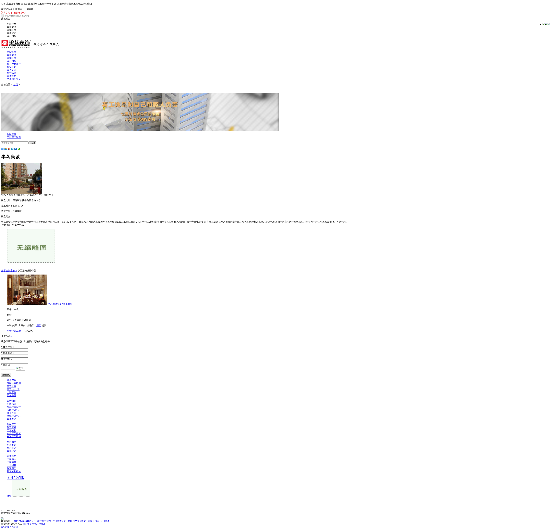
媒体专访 (11, 419)
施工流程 (11, 427)
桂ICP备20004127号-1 (25, 521)
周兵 (38, 325)
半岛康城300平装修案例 (60, 304)
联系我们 (11, 468)
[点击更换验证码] (20, 369)
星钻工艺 (11, 67)
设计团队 (11, 61)
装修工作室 (93, 521)
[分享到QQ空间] (5, 149)
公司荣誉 (11, 462)
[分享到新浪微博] (9, 149)
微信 (9, 495)
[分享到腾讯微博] (12, 149)
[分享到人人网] (15, 149)
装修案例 (11, 55)
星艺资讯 (11, 448)
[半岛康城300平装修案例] (27, 304)
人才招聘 (11, 465)
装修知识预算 (14, 79)
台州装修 (105, 521)
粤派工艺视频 (14, 436)
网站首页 (11, 52)
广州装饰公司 (59, 521)
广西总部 (11, 404)
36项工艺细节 (14, 433)
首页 (15, 84)
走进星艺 (11, 76)
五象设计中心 (14, 410)
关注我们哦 (15, 478)
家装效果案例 (14, 383)
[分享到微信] (19, 149)
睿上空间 (11, 413)
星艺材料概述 (14, 471)
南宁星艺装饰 (44, 521)
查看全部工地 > (15, 331)
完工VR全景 (13, 389)
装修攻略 (11, 451)
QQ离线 (14, 527)
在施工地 (11, 58)
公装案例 (11, 392)
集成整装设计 (14, 407)
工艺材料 (11, 430)
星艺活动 (11, 73)
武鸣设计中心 (14, 416)
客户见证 (11, 70)
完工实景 (11, 386)
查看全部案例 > (9, 270)
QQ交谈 (5, 527)
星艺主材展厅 (14, 64)
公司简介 (11, 459)
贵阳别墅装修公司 (76, 521)
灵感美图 (11, 395)
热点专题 (11, 445)
